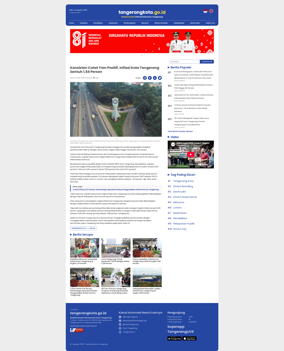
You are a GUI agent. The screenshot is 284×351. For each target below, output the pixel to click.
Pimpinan (84, 23)
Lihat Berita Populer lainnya (180, 131)
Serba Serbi (195, 23)
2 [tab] (144, 55)
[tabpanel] (142, 41)
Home (71, 23)
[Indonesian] (206, 11)
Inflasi (92, 228)
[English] (212, 11)
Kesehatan (113, 23)
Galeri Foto (210, 23)
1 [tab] (142, 55)
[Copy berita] (145, 78)
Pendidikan (98, 23)
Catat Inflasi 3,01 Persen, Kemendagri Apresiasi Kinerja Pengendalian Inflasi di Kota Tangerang (116, 189)
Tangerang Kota (78, 228)
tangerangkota (142, 12)
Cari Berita (206, 62)
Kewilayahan (179, 23)
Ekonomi (145, 23)
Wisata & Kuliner (161, 23)
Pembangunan (130, 23)
